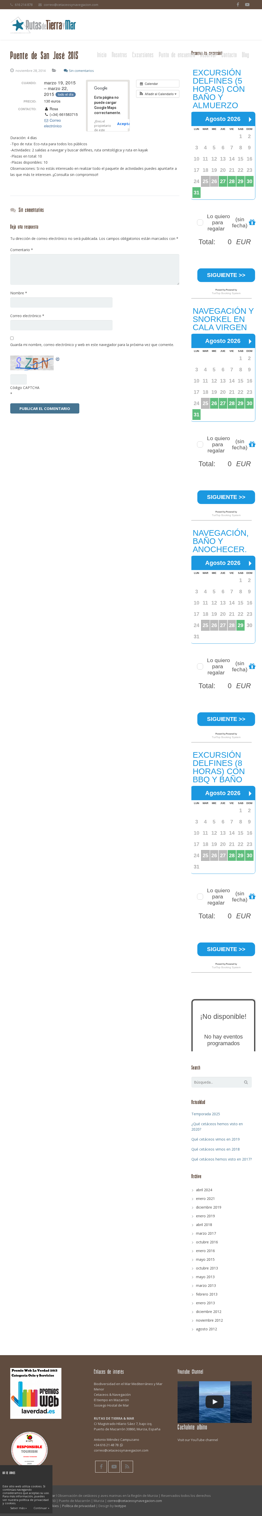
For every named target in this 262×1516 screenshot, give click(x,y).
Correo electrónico (53, 123)
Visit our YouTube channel (198, 1439)
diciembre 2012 (208, 1311)
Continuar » (41, 1508)
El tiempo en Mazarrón (111, 1400)
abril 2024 (204, 1189)
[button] (157, 93)
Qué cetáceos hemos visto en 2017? (221, 1159)
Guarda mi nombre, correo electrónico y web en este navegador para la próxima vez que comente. (92, 344)
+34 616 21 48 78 (106, 1445)
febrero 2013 (206, 1294)
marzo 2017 (206, 1233)
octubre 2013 (207, 1268)
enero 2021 (205, 1198)
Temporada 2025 (205, 1113)
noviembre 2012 (209, 1320)
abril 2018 (204, 1224)
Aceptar (124, 123)
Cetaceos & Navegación (112, 1394)
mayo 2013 (205, 1276)
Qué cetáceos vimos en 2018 (215, 1149)
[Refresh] (58, 358)
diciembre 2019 (208, 1207)
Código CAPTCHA (24, 387)
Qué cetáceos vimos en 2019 (215, 1139)
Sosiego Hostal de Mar (111, 1405)
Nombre (18, 293)
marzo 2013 (206, 1285)
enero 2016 (205, 1250)
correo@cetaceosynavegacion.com (71, 4)
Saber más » (18, 1508)
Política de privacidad (78, 1505)
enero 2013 (205, 1302)
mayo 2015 (205, 1259)
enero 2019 (205, 1215)
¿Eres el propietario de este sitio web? (102, 128)
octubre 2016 (207, 1242)
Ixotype (120, 1505)
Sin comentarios (81, 70)
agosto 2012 (206, 1329)
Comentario (21, 249)
